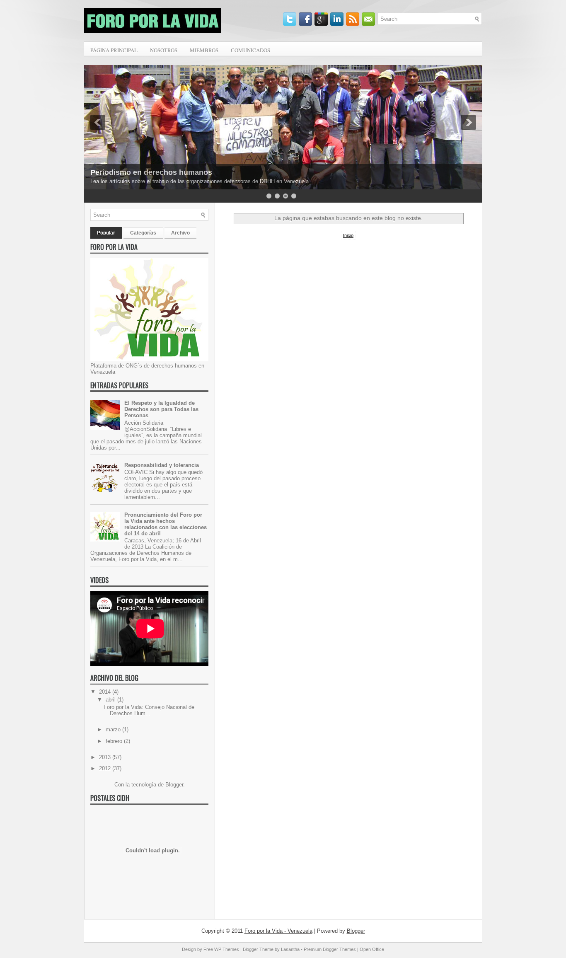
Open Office (372, 949)
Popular (106, 233)
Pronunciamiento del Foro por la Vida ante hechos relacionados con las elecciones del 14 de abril (165, 524)
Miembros (204, 50)
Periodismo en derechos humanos (151, 172)
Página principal (114, 50)
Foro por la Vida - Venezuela (278, 931)
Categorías (143, 233)
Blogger (174, 784)
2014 (105, 692)
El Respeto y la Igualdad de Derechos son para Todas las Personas (161, 409)
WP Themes (226, 949)
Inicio (348, 235)
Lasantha (290, 949)
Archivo (180, 233)
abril (111, 700)
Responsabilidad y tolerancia (161, 465)
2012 (105, 768)
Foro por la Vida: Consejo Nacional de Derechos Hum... (149, 710)
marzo (114, 729)
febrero (115, 741)
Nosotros (163, 50)
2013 (105, 757)
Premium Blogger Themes (330, 949)
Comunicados (250, 50)
